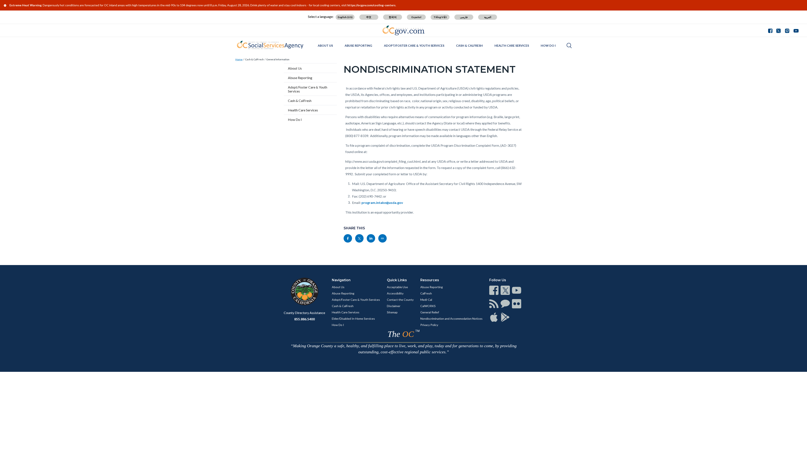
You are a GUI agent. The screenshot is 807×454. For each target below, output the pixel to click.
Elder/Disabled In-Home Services (353, 318)
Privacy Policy (429, 325)
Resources (429, 280)
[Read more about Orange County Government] (403, 30)
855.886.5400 (304, 319)
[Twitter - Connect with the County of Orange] (778, 30)
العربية (487, 17)
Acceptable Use (397, 287)
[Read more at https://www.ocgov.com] (304, 291)
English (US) (345, 17)
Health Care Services (511, 45)
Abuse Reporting (358, 45)
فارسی (464, 17)
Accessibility (395, 293)
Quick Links (397, 280)
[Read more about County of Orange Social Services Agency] (270, 45)
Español (416, 17)
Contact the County (400, 299)
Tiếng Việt (440, 17)
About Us (325, 45)
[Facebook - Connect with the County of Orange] (771, 30)
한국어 (393, 17)
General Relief (429, 312)
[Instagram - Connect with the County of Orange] (787, 30)
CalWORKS (428, 306)
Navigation (341, 280)
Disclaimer (393, 306)
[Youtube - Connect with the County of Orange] (795, 30)
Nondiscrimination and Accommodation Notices (451, 318)
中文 (369, 17)
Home (239, 59)
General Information (277, 59)
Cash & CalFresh (469, 45)
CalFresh (426, 293)
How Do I (548, 45)
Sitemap (392, 312)
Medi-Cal (426, 299)
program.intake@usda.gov (382, 203)
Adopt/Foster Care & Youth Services (414, 45)
